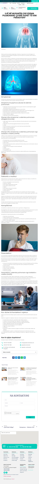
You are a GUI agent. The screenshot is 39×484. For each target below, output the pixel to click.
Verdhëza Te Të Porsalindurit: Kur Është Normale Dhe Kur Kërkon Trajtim (31, 368)
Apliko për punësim (30, 3)
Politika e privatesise (7, 476)
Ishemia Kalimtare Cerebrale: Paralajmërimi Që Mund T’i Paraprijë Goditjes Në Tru (13, 378)
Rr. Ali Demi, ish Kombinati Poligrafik (10, 467)
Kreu (10, 3)
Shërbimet (23, 3)
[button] (35, 352)
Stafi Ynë (18, 3)
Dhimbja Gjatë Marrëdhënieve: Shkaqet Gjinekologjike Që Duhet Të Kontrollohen (31, 379)
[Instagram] (30, 1)
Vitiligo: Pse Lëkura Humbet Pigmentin (13, 368)
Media (23, 4)
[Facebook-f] (28, 1)
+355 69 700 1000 (6, 470)
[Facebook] (4, 472)
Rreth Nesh (14, 3)
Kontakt (20, 4)
